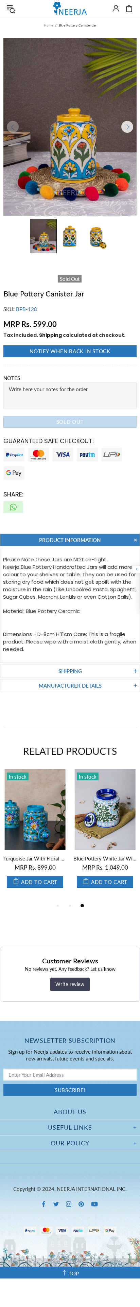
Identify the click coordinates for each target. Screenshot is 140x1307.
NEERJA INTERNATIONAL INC (70, 8)
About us (70, 1111)
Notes (11, 378)
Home (48, 25)
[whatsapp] (13, 507)
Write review (69, 984)
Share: (13, 494)
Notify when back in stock (70, 351)
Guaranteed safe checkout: (48, 441)
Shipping (50, 335)
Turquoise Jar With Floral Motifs (35, 858)
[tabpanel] (35, 835)
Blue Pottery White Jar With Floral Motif (105, 858)
